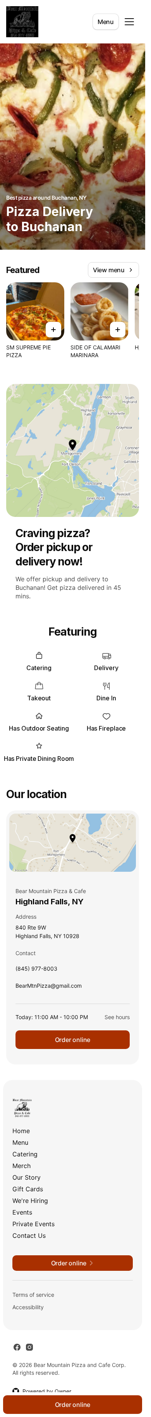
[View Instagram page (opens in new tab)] (29, 1347)
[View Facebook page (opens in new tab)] (17, 1347)
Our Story (26, 1177)
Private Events (33, 1224)
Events (22, 1212)
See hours (117, 1017)
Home (21, 1131)
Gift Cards (27, 1189)
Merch (21, 1166)
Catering (25, 1154)
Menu (106, 22)
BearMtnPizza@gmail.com (48, 987)
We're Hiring (30, 1200)
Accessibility (28, 1307)
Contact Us (29, 1235)
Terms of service (33, 1294)
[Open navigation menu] (129, 21)
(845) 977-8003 (36, 970)
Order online (73, 1040)
